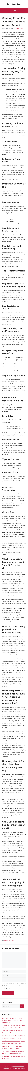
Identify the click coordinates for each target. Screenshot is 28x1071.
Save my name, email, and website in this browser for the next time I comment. (15, 986)
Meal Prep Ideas (9, 940)
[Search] (22, 1006)
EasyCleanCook (14, 4)
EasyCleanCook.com (18, 1066)
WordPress (11, 1068)
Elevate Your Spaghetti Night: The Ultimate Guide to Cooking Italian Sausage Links (12, 1020)
